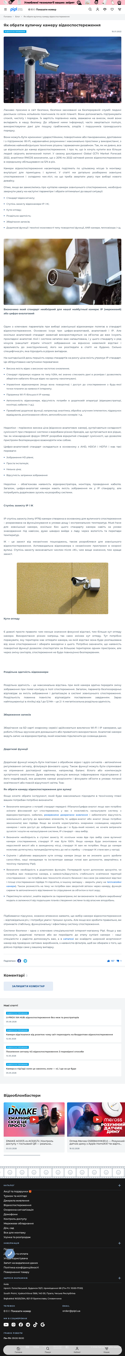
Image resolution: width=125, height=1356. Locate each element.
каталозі (68, 938)
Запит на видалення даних (21, 1262)
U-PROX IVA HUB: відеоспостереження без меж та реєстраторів (42, 1017)
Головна (8, 17)
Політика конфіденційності (21, 1267)
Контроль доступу (15, 1218)
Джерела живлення (16, 1200)
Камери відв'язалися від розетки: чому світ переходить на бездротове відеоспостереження (59, 1034)
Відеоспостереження (15, 31)
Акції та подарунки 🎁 (18, 1191)
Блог (17, 17)
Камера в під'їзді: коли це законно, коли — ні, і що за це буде (41, 1068)
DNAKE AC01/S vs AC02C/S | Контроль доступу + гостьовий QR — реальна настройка (29, 1142)
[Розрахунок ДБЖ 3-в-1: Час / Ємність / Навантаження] (62, 2)
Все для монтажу (15, 1232)
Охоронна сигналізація (19, 1209)
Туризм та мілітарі (15, 1196)
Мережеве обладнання (19, 1223)
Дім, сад (9, 1228)
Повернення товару (16, 1272)
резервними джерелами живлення (66, 814)
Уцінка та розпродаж (17, 1237)
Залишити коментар (28, 986)
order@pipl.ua (71, 1311)
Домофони (11, 1214)
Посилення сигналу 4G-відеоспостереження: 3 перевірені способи (45, 1051)
